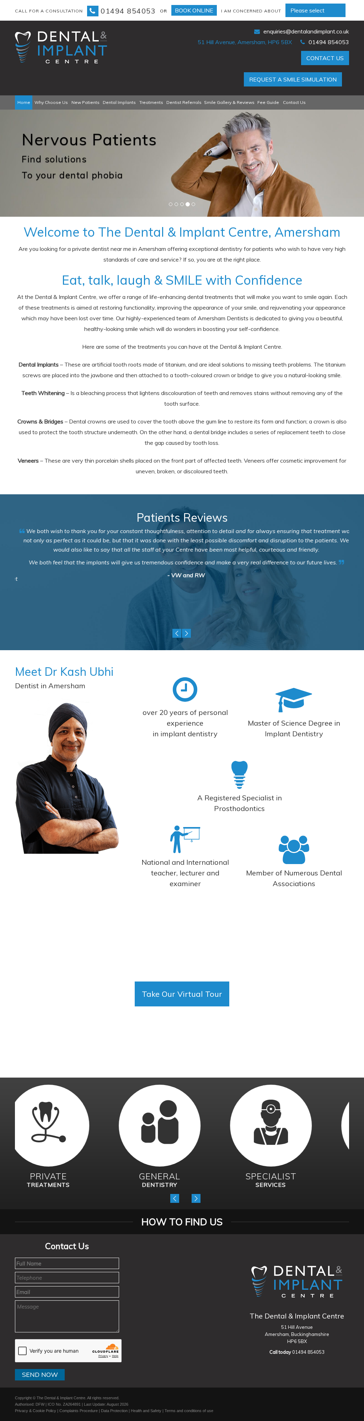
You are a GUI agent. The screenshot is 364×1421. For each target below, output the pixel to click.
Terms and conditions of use (189, 1411)
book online (194, 10)
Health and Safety (146, 1411)
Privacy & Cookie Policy (35, 1411)
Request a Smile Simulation (293, 79)
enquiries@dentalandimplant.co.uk (306, 31)
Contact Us (325, 58)
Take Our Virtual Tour (182, 994)
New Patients (85, 102)
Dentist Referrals (184, 102)
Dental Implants (119, 102)
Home (23, 102)
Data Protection (114, 1411)
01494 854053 (128, 10)
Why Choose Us (51, 102)
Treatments (151, 102)
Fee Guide (268, 102)
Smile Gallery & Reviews (229, 102)
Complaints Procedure (78, 1411)
